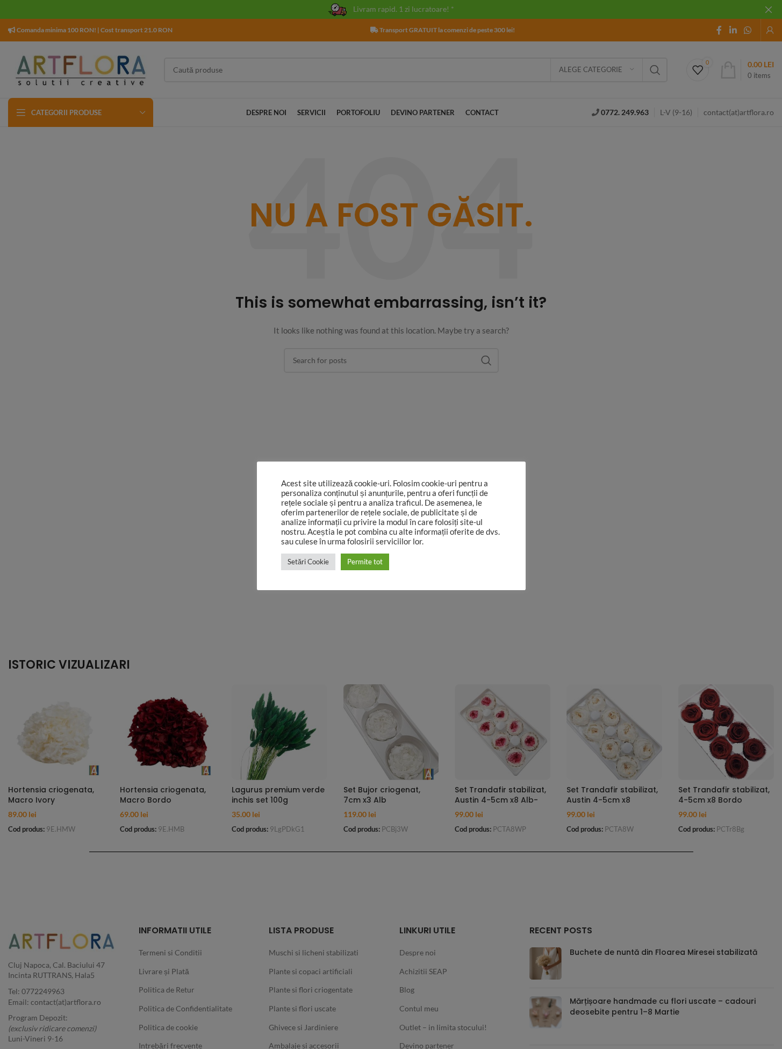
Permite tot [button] (365, 561)
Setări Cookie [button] (308, 561)
